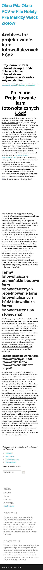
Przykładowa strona (12, 459)
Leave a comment (30, 85)
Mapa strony (10, 456)
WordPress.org (9, 506)
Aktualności (9, 453)
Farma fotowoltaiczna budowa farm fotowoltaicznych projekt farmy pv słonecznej (20, 84)
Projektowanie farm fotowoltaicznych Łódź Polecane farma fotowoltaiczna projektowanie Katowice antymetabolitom (18, 72)
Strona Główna (10, 462)
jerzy (18, 84)
